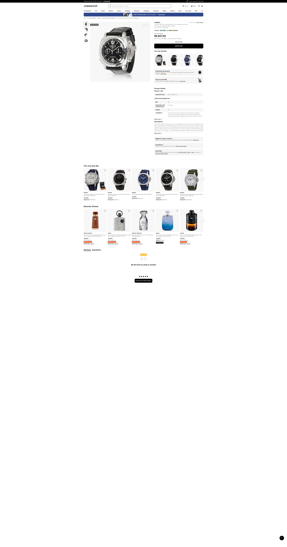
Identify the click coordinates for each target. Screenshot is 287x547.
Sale (202, 11)
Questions (96, 250)
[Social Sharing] (144, 24)
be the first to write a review (143, 280)
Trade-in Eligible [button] (173, 30)
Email (188, 152)
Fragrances (156, 11)
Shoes (180, 11)
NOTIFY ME (178, 46)
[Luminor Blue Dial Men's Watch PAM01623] (153, 170)
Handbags (127, 11)
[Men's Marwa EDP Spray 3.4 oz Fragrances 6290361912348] (153, 210)
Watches (111, 11)
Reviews (87, 250)
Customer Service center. (161, 153)
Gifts (196, 11)
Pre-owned (188, 11)
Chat (192, 152)
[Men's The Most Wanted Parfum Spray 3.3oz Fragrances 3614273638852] (201, 210)
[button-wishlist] (199, 6)
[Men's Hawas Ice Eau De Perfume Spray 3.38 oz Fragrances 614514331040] (177, 210)
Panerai (98, 18)
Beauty (164, 11)
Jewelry (119, 11)
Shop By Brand (87, 11)
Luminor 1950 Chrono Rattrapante (109, 18)
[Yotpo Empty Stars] (192, 22)
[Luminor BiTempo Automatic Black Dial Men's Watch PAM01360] (177, 170)
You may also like (160, 51)
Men (96, 11)
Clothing (172, 11)
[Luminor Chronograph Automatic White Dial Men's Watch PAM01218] (105, 170)
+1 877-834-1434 (182, 152)
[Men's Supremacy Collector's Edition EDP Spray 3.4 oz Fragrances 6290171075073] (129, 210)
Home (85, 18)
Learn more (163, 73)
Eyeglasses (146, 11)
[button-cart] (202, 6)
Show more (157, 133)
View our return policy (181, 146)
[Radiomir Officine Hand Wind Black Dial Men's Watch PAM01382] (129, 170)
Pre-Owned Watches (91, 18)
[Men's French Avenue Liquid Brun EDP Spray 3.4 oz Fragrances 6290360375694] (105, 210)
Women (103, 11)
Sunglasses (137, 11)
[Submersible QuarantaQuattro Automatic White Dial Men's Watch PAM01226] (201, 170)
